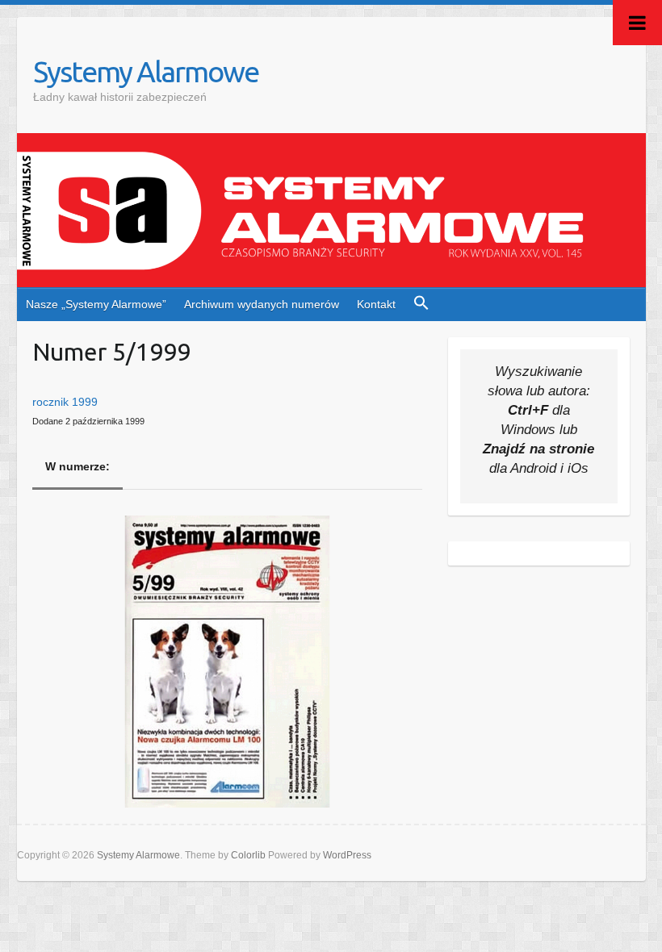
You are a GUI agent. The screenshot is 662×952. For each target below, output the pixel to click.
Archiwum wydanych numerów (261, 304)
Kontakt (376, 304)
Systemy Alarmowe (145, 71)
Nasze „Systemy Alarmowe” (96, 304)
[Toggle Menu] (637, 22)
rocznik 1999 (65, 401)
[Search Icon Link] (422, 304)
